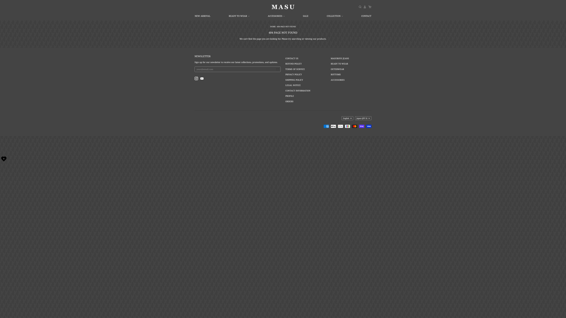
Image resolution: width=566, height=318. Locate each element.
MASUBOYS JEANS (340, 58)
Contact (366, 15)
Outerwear (337, 69)
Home (273, 26)
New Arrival (202, 15)
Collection (334, 15)
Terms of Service (295, 69)
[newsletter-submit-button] (277, 70)
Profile (289, 96)
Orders (289, 101)
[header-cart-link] (368, 6)
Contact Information (297, 90)
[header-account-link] (364, 6)
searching (296, 38)
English (346, 118)
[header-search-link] (359, 6)
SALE (305, 15)
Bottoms (336, 74)
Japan (362, 118)
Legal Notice (293, 85)
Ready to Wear (238, 15)
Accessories (275, 15)
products (321, 38)
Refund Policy (293, 63)
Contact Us (291, 58)
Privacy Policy (293, 74)
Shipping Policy (294, 79)
